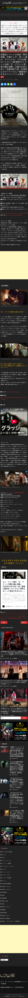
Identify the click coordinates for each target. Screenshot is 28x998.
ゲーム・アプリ (6, 872)
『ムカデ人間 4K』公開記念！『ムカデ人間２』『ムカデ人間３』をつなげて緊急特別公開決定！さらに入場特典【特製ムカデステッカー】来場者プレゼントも (17, 815)
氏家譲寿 (18, 618)
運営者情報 (7, 996)
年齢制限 (4, 892)
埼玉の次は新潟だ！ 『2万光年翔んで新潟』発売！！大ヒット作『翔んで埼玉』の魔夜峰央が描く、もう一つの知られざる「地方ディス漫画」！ (24, 622)
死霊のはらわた (4, 618)
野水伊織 (3, 620)
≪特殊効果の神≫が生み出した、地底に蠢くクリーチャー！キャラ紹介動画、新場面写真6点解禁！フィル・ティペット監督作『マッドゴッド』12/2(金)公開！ (14, 654)
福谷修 (12, 715)
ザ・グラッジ (9, 614)
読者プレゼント (6, 915)
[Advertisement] (14, 265)
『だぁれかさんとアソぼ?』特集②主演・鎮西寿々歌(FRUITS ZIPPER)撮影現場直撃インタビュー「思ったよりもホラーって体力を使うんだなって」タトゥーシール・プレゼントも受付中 (17, 799)
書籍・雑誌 (5, 901)
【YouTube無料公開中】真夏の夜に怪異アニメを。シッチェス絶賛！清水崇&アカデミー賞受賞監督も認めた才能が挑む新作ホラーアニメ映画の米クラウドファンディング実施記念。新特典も (17, 767)
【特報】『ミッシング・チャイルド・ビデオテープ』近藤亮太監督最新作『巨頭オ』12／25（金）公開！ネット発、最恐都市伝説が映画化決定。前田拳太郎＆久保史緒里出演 (17, 751)
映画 (3, 895)
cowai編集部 (15, 79)
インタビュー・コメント (8, 866)
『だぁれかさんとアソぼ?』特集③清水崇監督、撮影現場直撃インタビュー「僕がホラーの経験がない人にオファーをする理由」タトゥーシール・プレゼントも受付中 (17, 782)
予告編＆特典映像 (6, 883)
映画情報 (4, 898)
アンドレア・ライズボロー (19, 612)
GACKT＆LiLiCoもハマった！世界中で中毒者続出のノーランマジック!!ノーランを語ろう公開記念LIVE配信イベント (14, 682)
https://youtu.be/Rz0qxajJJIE (14, 215)
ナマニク (6, 616)
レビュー (4, 880)
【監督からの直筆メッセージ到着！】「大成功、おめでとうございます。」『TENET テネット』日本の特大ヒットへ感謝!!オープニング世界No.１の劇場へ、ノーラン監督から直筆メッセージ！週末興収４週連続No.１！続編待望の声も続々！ (5, 622)
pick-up (4, 854)
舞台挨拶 (4, 912)
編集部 (4, 909)
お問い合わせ (21, 996)
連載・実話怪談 (6, 918)
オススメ (4, 869)
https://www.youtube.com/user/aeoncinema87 (14, 213)
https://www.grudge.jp (13, 391)
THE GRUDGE (9, 612)
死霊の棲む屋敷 (12, 618)
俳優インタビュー (6, 886)
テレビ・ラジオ (6, 875)
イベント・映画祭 (6, 863)
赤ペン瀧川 (24, 618)
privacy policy (14, 996)
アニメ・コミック (6, 860)
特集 (3, 904)
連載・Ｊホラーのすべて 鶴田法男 (11, 921)
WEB (3, 857)
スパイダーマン (17, 614)
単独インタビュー (6, 889)
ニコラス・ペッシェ (14, 616)
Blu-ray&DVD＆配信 (7, 852)
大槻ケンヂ (24, 616)
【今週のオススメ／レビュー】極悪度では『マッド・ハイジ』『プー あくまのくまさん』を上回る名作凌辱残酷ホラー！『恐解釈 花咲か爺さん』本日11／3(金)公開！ (14, 711)
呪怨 (20, 616)
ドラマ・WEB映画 (6, 878)
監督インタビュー (6, 906)
